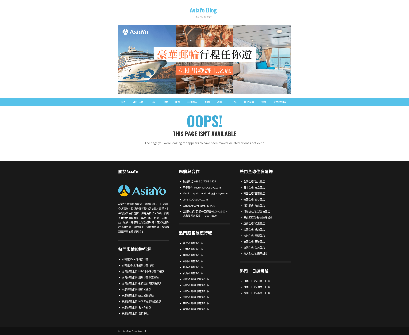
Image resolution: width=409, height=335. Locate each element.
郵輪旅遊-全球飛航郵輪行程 (138, 265)
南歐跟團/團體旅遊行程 (196, 285)
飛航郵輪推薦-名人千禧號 (136, 307)
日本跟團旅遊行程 (193, 249)
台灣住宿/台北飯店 (254, 181)
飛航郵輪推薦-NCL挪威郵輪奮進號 (141, 301)
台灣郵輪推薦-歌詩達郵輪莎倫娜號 (141, 283)
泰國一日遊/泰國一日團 (256, 293)
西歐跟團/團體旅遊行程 (196, 279)
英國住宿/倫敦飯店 (254, 247)
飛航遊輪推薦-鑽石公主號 (136, 289)
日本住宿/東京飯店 (254, 187)
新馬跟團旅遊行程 (193, 273)
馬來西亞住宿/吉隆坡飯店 (258, 217)
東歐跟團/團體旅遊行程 (196, 291)
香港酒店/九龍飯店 (254, 205)
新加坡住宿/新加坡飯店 (256, 211)
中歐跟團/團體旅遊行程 (196, 303)
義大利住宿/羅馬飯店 (255, 253)
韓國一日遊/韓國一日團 (256, 287)
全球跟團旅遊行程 (193, 243)
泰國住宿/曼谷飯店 (254, 199)
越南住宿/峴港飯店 (254, 223)
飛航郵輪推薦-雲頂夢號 (135, 313)
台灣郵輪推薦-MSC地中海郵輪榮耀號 (143, 271)
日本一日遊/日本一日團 (256, 281)
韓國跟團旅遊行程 (193, 255)
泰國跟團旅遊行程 (193, 261)
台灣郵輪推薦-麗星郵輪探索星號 (140, 277)
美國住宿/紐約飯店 (254, 229)
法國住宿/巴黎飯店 (254, 241)
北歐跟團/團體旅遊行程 (196, 297)
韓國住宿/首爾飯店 (254, 193)
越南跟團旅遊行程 (193, 267)
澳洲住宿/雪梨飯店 (254, 235)
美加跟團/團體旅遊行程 (196, 309)
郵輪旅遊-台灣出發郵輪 (135, 259)
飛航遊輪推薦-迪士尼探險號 (138, 295)
